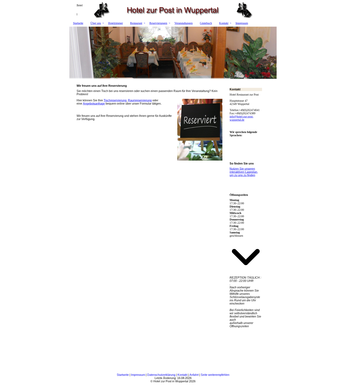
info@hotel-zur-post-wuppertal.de (241, 118)
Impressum (242, 23)
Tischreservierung (115, 100)
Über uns (95, 23)
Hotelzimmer (115, 23)
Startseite (78, 23)
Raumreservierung (140, 100)
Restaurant (136, 23)
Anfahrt (194, 374)
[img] (173, 10)
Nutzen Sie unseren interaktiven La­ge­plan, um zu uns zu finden (244, 172)
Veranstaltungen (183, 23)
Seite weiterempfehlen (215, 374)
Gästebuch (206, 23)
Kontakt (223, 23)
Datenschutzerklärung (161, 374)
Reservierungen (158, 23)
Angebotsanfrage (94, 103)
